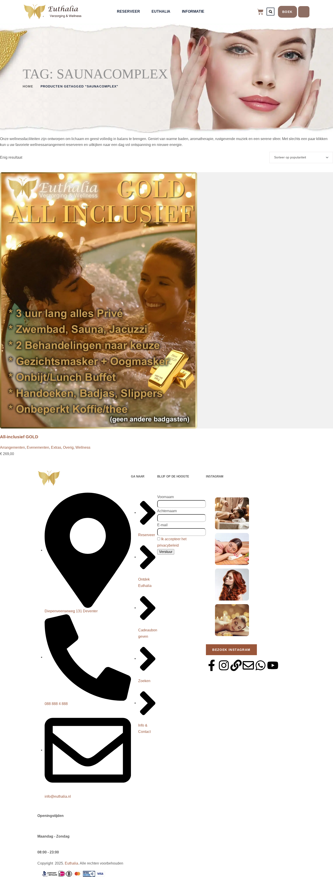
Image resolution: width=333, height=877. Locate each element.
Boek (287, 12)
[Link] (236, 665)
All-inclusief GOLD (19, 436)
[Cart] (260, 12)
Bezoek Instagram (231, 650)
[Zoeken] (270, 11)
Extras (56, 447)
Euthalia (161, 11)
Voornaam (165, 497)
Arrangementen (12, 447)
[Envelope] (248, 665)
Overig (68, 447)
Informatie (193, 11)
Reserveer (128, 11)
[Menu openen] (303, 11)
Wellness (82, 447)
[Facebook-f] (211, 665)
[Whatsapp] (260, 665)
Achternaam (167, 511)
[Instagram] (223, 665)
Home (28, 86)
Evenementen (38, 447)
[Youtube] (272, 665)
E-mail (162, 525)
